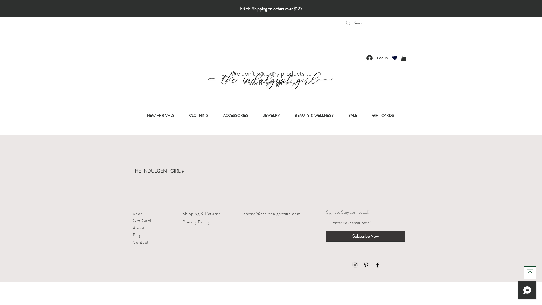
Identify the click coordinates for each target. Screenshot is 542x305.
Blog (137, 235)
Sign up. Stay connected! (348, 212)
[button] (403, 58)
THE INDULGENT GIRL (158, 170)
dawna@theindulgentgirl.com (272, 213)
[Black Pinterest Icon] (366, 265)
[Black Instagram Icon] (355, 265)
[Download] (530, 272)
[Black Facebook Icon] (377, 265)
